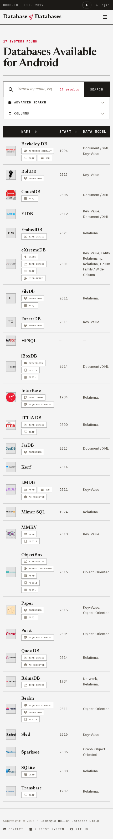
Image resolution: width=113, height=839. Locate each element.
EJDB (27, 214)
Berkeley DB (34, 144)
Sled (25, 735)
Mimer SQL (33, 512)
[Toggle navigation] (105, 17)
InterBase (31, 391)
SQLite (28, 768)
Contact (15, 829)
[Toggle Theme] (86, 5)
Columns (21, 113)
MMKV (29, 528)
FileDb (28, 292)
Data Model (96, 131)
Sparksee (30, 752)
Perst (26, 631)
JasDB (27, 446)
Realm (27, 699)
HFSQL (28, 341)
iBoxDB (29, 356)
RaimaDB (30, 678)
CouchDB (30, 192)
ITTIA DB (31, 418)
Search (96, 89)
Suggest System (49, 829)
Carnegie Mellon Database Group (69, 821)
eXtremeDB (33, 250)
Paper (27, 604)
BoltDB (29, 172)
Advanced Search (30, 102)
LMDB (28, 483)
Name (27, 131)
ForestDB (31, 319)
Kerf (26, 467)
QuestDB (30, 651)
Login (105, 5)
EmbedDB (31, 230)
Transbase (31, 788)
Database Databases (32, 17)
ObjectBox (32, 555)
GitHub (81, 829)
